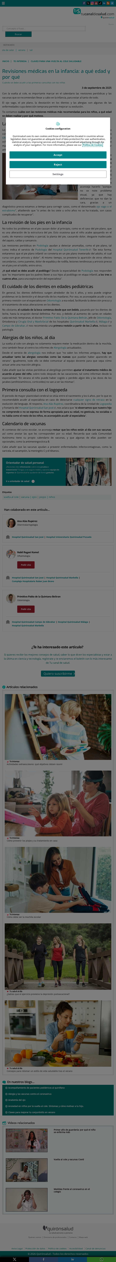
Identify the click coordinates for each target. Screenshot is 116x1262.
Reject (58, 164)
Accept (58, 155)
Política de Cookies (92, 144)
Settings (58, 174)
